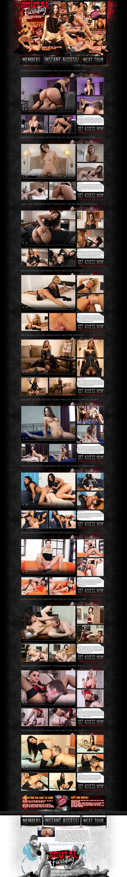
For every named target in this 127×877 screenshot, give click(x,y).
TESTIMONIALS (83, 813)
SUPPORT (94, 813)
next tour (93, 60)
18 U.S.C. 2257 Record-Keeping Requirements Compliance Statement (63, 843)
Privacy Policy (66, 845)
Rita (78, 249)
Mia (78, 511)
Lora (79, 314)
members (31, 60)
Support (59, 845)
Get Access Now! (91, 129)
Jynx (79, 645)
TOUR (73, 813)
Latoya (79, 709)
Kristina (80, 773)
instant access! (61, 60)
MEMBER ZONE (47, 813)
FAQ (71, 845)
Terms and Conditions (77, 845)
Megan (79, 578)
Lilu (83, 511)
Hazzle (79, 183)
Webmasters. (63, 852)
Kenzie (79, 445)
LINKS (102, 813)
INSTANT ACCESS (62, 813)
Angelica (80, 116)
